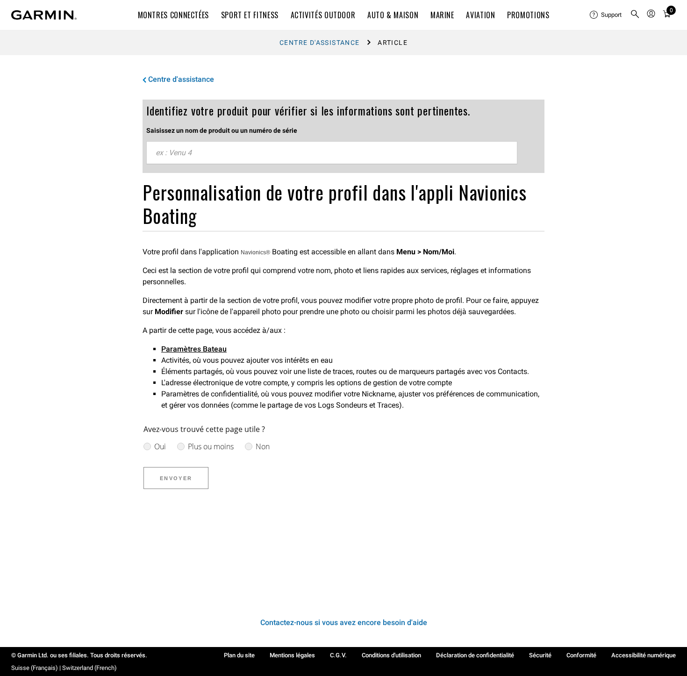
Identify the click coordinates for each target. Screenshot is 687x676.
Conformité (581, 655)
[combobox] (331, 153)
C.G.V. (338, 655)
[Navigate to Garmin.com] (44, 15)
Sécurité (540, 655)
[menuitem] (606, 15)
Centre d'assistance (319, 42)
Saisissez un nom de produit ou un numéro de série (221, 130)
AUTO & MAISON (392, 15)
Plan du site (239, 655)
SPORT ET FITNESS (250, 15)
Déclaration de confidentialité (475, 655)
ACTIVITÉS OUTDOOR (323, 15)
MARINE (442, 15)
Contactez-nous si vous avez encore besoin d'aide (343, 622)
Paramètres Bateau (194, 349)
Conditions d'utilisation (391, 655)
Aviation (480, 15)
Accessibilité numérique (643, 655)
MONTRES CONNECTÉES (173, 15)
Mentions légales (292, 655)
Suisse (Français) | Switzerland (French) (64, 667)
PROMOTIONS (528, 15)
